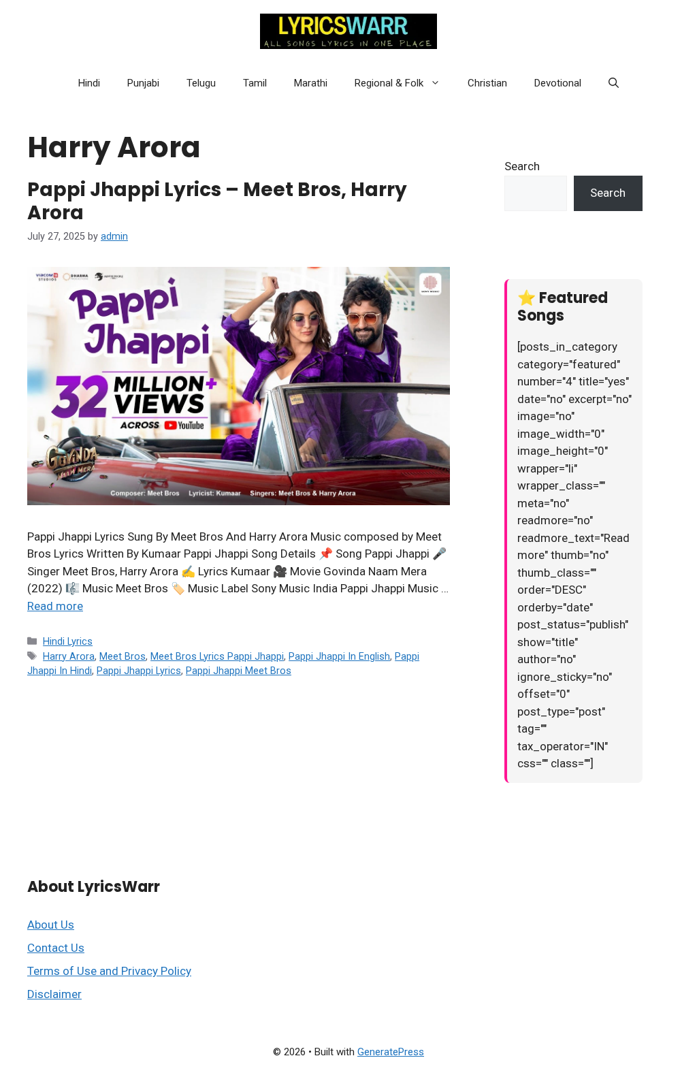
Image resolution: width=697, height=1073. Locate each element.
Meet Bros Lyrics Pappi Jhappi (217, 656)
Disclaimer (54, 994)
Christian (487, 83)
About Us (50, 924)
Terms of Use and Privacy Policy (109, 971)
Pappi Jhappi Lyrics (139, 671)
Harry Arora (69, 656)
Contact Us (55, 948)
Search (522, 166)
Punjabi (143, 83)
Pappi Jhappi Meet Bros (238, 671)
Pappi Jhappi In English (339, 656)
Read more (55, 606)
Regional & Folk (389, 83)
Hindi (89, 83)
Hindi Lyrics (68, 641)
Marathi (310, 83)
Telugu (201, 83)
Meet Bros (122, 656)
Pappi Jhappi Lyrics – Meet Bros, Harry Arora (217, 201)
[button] (438, 83)
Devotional (557, 83)
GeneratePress (390, 1052)
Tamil (255, 83)
